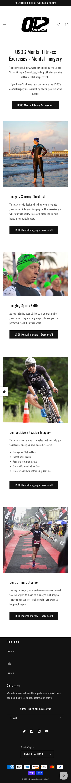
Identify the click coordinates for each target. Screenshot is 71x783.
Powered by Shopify (42, 779)
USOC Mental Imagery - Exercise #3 (34, 485)
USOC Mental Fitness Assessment (35, 105)
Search (10, 651)
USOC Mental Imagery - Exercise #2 (34, 334)
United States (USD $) (33, 754)
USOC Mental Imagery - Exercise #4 (34, 616)
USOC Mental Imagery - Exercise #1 (34, 230)
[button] (4, 24)
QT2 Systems (32, 779)
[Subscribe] (60, 718)
